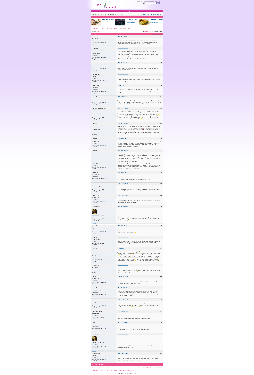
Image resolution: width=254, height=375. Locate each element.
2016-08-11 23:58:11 (123, 123)
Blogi (142, 1)
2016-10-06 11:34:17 (123, 172)
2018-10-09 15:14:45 (123, 265)
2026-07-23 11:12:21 (123, 353)
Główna (101, 11)
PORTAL (95, 11)
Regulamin (109, 11)
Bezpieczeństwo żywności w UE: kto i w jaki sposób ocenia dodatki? (156, 21)
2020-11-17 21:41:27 (123, 300)
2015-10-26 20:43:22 (123, 36)
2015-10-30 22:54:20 (123, 62)
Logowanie (131, 11)
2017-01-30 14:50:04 (123, 195)
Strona (94, 223)
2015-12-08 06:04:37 (123, 96)
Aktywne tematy (145, 14)
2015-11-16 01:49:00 (123, 85)
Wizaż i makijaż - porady (111, 28)
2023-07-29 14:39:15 (123, 334)
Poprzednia (99, 31)
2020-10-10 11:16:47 (123, 276)
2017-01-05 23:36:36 (123, 184)
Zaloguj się (157, 1)
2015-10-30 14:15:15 (123, 48)
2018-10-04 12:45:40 (123, 248)
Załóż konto (151, 1)
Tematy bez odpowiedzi (156, 14)
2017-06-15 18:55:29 (123, 225)
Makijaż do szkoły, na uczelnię (126, 28)
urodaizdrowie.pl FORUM (98, 28)
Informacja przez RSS (156, 34)
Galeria (146, 1)
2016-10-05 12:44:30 (123, 138)
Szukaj (115, 11)
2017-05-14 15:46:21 (123, 206)
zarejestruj (148, 31)
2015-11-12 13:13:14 (123, 74)
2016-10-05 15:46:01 (123, 150)
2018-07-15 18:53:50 (123, 237)
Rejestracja (122, 11)
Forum (138, 1)
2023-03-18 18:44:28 (123, 322)
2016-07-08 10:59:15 (123, 108)
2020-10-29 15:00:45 (123, 287)
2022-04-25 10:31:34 (123, 311)
